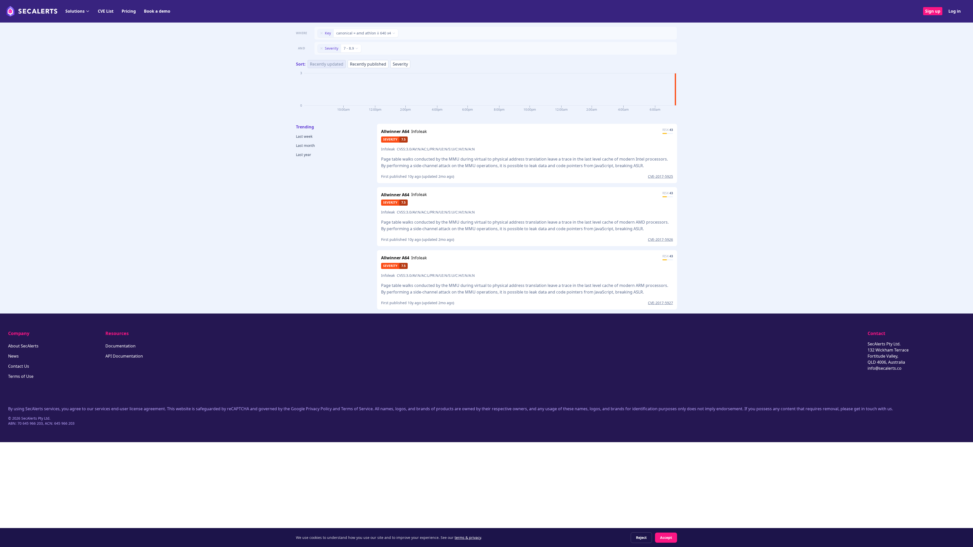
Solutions (75, 11)
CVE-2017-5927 (660, 302)
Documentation (120, 346)
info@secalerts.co (885, 368)
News (13, 356)
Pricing (129, 11)
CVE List (106, 11)
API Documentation (124, 356)
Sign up (932, 11)
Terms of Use (20, 376)
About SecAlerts (23, 346)
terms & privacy (468, 537)
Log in (954, 11)
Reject (641, 537)
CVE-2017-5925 (660, 176)
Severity (400, 64)
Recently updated (326, 64)
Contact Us (18, 366)
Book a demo (157, 11)
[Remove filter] (321, 33)
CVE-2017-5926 (660, 239)
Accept (666, 537)
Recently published (368, 64)
